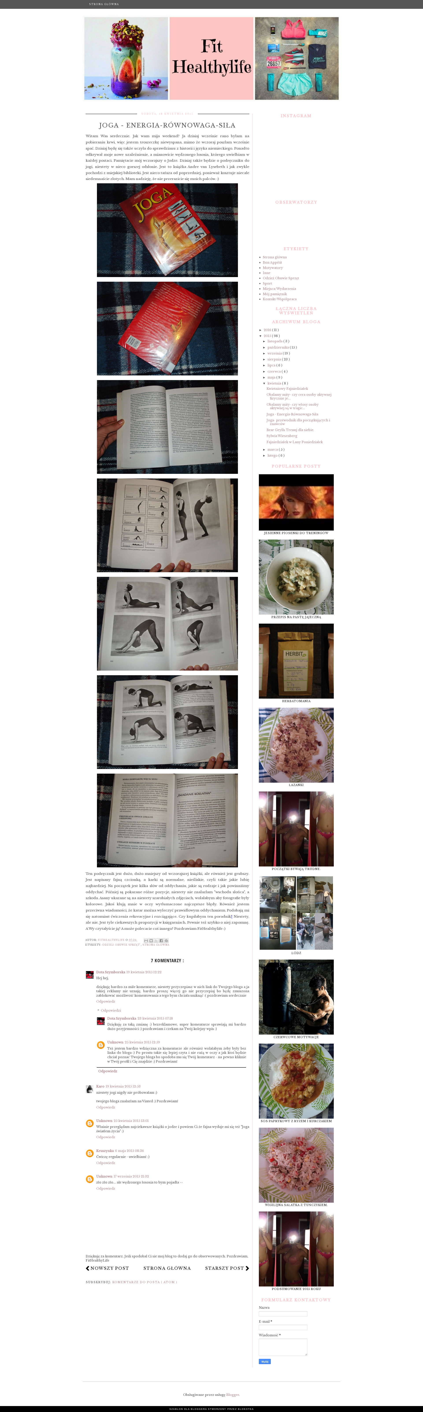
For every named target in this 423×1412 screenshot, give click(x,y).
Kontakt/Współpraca (280, 299)
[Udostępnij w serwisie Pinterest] (166, 940)
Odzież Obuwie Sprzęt (121, 944)
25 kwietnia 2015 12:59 (142, 1042)
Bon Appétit (272, 262)
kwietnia (274, 383)
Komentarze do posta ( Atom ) (144, 1282)
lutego (272, 456)
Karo (100, 1086)
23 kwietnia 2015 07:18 (155, 1018)
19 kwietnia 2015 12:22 (143, 972)
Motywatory (273, 268)
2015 (268, 336)
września (275, 353)
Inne (266, 273)
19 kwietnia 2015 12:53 (123, 1086)
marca (273, 450)
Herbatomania (296, 701)
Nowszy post (110, 1268)
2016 (268, 330)
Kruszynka (105, 1151)
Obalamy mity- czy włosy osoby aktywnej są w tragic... (293, 406)
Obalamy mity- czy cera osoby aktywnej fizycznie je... (299, 396)
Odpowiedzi (111, 1011)
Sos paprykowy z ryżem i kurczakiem (296, 1121)
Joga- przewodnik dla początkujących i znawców (298, 422)
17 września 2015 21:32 (131, 1176)
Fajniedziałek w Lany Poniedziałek (295, 442)
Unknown (115, 1042)
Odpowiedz (105, 1001)
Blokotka (246, 1409)
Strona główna (104, 4)
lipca (271, 365)
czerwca (274, 371)
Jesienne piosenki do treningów (296, 533)
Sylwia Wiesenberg (282, 436)
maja (271, 377)
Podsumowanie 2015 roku (296, 1289)
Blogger (232, 1395)
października (278, 347)
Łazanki (296, 785)
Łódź (296, 953)
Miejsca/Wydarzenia (279, 289)
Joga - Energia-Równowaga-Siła (292, 414)
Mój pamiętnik (275, 294)
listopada (275, 341)
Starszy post (224, 1268)
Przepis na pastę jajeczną (296, 617)
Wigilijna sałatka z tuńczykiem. (296, 1205)
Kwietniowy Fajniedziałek (287, 389)
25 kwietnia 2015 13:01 (131, 1121)
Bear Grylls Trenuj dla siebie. (290, 430)
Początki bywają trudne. (296, 869)
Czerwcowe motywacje (296, 1037)
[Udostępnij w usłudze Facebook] (161, 940)
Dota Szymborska (110, 972)
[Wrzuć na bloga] (151, 940)
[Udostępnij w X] (156, 940)
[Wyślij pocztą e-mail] (146, 940)
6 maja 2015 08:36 (129, 1151)
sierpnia (274, 359)
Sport (267, 283)
